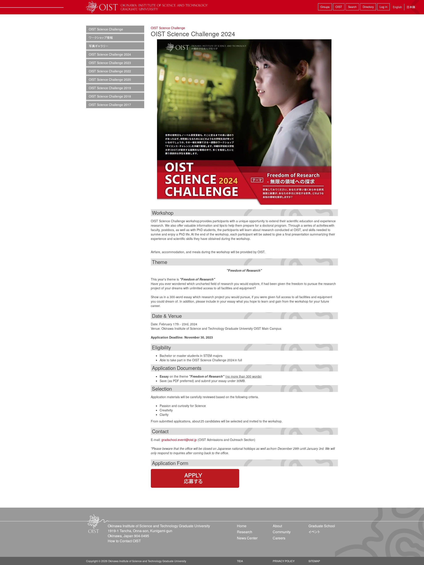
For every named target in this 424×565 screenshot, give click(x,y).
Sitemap (314, 561)
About (277, 525)
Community (282, 531)
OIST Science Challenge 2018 (110, 96)
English (397, 7)
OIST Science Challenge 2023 (110, 62)
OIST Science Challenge (168, 28)
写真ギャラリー (98, 46)
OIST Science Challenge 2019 (110, 88)
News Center (247, 538)
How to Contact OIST (124, 540)
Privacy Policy (284, 561)
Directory (368, 7)
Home (241, 525)
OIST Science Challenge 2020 (110, 79)
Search (352, 7)
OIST (338, 7)
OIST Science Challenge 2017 (110, 104)
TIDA (240, 561)
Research (244, 531)
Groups (324, 7)
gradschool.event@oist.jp (179, 439)
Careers (279, 538)
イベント (314, 531)
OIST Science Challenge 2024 (110, 54)
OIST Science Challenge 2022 (110, 71)
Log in (383, 7)
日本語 (411, 7)
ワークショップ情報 (101, 37)
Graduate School (322, 525)
